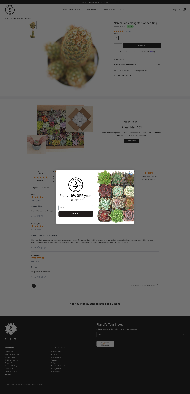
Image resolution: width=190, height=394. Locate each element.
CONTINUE (75, 214)
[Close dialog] (131, 173)
